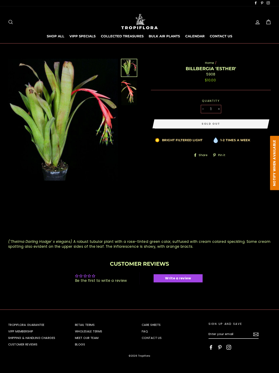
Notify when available (274, 163)
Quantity (211, 101)
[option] (63, 120)
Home (209, 63)
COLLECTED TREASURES (122, 36)
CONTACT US (221, 36)
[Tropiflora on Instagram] (228, 347)
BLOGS (80, 344)
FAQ (145, 331)
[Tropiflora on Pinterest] (219, 347)
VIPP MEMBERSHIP (20, 331)
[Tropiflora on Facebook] (211, 347)
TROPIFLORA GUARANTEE (26, 325)
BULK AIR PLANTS (164, 36)
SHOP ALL (55, 36)
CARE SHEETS (151, 325)
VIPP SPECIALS (82, 36)
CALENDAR (195, 36)
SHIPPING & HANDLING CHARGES (31, 338)
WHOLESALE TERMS (88, 331)
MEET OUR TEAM (87, 338)
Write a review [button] (178, 278)
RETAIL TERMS (85, 325)
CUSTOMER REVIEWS (23, 344)
